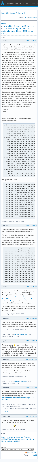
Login (23, 13)
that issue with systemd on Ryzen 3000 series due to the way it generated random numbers (17, 299)
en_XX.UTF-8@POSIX (20, 334)
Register (18, 13)
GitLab (22, 3)
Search (12, 13)
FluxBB (34, 455)
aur (3, 412)
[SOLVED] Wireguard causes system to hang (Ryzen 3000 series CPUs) (17, 31)
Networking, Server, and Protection (18, 26)
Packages (10, 3)
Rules (7, 13)
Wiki (16, 3)
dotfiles (7, 412)
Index (3, 13)
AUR (34, 3)
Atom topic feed (32, 452)
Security (28, 3)
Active (26, 17)
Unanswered (33, 17)
